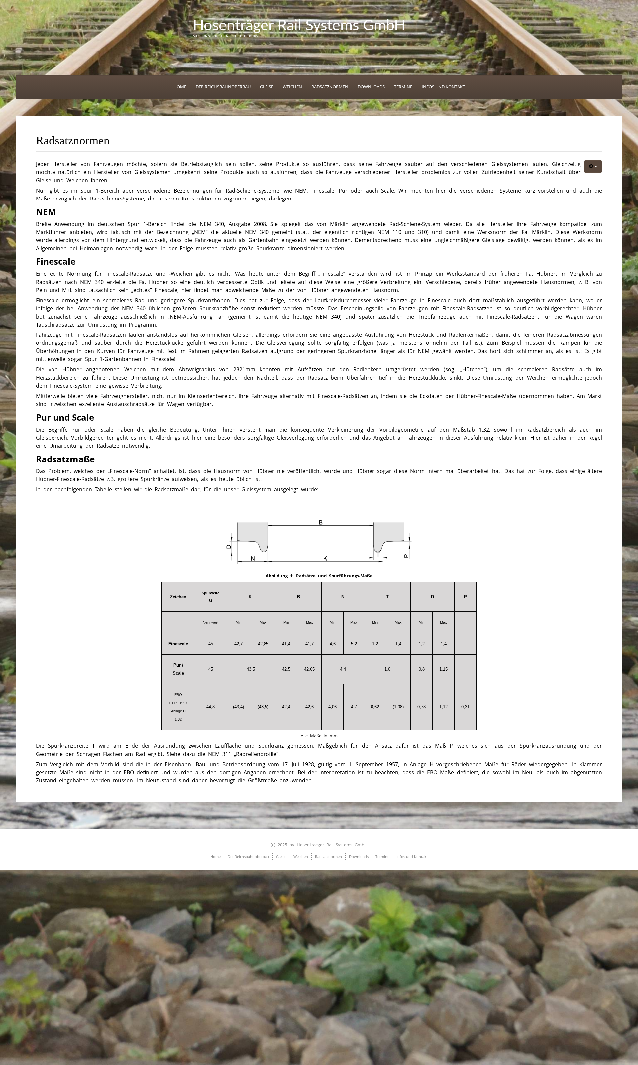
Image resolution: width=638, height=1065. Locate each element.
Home (179, 87)
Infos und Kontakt (443, 87)
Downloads (371, 87)
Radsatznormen (329, 87)
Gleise (266, 87)
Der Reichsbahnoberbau (223, 87)
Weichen (292, 87)
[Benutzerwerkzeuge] (593, 166)
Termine (403, 87)
